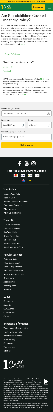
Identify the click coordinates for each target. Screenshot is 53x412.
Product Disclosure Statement (16, 201)
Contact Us (8, 301)
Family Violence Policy (13, 331)
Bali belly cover (10, 285)
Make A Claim (9, 197)
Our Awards (9, 308)
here (23, 44)
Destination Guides (12, 228)
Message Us (8, 67)
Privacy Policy (9, 339)
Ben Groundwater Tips (13, 247)
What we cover (10, 209)
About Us (7, 305)
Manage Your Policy (12, 194)
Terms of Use (9, 347)
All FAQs (7, 289)
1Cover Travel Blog (12, 224)
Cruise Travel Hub (11, 236)
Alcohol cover (9, 281)
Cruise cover (9, 278)
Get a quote (26, 145)
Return (30, 120)
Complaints (8, 343)
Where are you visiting (11, 109)
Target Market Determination (16, 328)
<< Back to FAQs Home (11, 54)
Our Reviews (9, 312)
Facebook (7, 71)
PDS (42, 79)
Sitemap (7, 350)
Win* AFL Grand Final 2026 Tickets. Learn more (26, 2)
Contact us (38, 7)
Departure (5, 120)
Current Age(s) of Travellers (13, 132)
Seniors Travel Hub (12, 243)
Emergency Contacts (12, 205)
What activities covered (13, 270)
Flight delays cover (12, 263)
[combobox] (25, 114)
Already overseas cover (14, 274)
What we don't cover (12, 212)
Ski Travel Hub (10, 239)
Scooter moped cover (13, 266)
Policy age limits (10, 259)
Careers (7, 316)
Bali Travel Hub (10, 232)
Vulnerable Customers (13, 335)
